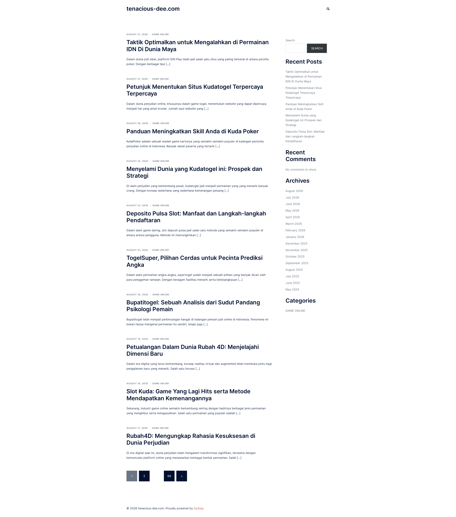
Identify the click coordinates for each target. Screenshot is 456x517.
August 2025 (294, 269)
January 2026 (295, 237)
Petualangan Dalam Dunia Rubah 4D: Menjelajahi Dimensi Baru (192, 350)
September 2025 (297, 263)
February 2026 (295, 230)
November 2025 (297, 250)
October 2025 (295, 256)
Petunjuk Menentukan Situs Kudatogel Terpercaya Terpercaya (194, 90)
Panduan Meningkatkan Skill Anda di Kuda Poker (192, 131)
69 (169, 476)
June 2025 (293, 283)
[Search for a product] (328, 8)
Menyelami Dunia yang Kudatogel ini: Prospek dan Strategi (194, 172)
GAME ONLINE (160, 34)
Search (290, 40)
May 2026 (292, 210)
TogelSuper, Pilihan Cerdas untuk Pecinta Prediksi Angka (194, 261)
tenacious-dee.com (153, 8)
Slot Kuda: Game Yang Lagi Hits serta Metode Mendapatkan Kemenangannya (188, 395)
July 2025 (292, 276)
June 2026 (293, 204)
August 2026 (294, 191)
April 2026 (293, 217)
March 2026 (294, 223)
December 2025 (296, 243)
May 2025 (292, 289)
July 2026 (292, 197)
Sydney (199, 508)
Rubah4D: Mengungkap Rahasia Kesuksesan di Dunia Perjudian (190, 439)
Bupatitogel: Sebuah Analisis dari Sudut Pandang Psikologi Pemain (193, 306)
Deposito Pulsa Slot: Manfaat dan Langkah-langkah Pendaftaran (196, 217)
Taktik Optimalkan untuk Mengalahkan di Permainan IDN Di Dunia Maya (197, 45)
